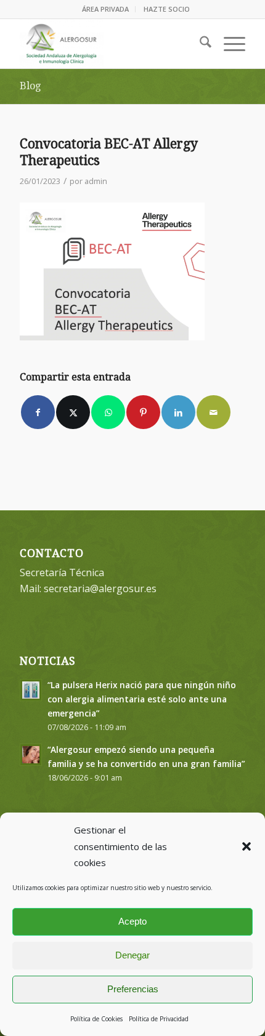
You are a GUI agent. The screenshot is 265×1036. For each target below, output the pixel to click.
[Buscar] (199, 43)
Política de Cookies (96, 1018)
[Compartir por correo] (213, 412)
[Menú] (228, 43)
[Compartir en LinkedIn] (178, 412)
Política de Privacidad (159, 1018)
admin (95, 181)
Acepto (132, 921)
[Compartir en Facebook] (38, 412)
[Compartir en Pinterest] (143, 412)
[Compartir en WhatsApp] (108, 412)
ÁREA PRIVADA (105, 9)
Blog (30, 86)
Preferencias (132, 989)
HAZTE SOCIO (167, 9)
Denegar (132, 955)
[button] (246, 846)
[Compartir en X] (73, 412)
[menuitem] (106, 9)
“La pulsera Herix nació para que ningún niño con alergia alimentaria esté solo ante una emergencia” (141, 699)
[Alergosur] (110, 43)
